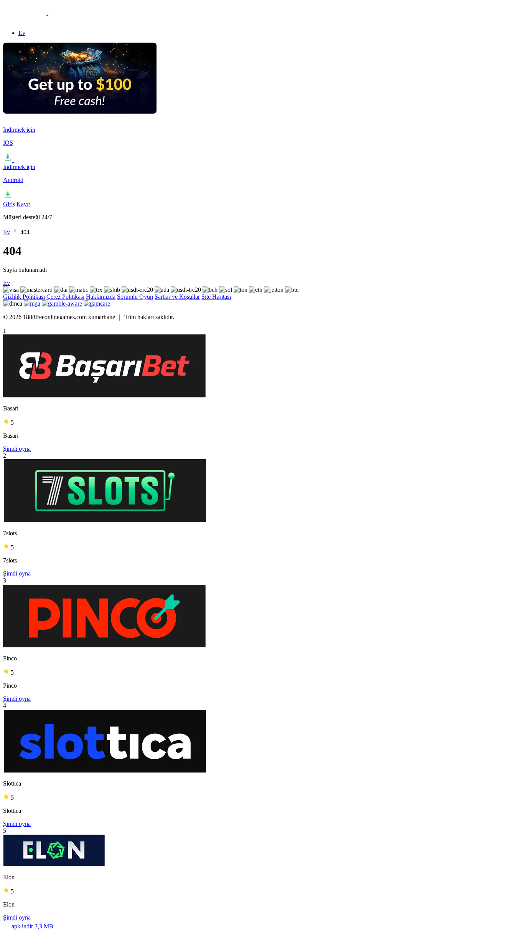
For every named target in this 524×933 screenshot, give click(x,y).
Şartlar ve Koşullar (177, 296)
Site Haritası (216, 296)
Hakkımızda (100, 296)
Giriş (9, 204)
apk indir (31, 926)
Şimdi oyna (17, 448)
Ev (21, 33)
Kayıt (23, 204)
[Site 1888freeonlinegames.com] (41, 20)
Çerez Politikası (65, 296)
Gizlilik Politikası (24, 296)
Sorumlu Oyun (135, 296)
